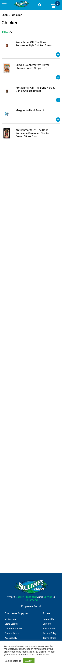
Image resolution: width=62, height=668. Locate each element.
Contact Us (48, 619)
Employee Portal (31, 606)
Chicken (17, 14)
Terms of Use (49, 638)
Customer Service (14, 628)
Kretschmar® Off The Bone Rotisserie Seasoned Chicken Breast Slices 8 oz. (33, 133)
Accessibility (11, 638)
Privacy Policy (49, 633)
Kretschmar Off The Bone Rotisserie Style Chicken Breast (34, 44)
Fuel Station (49, 628)
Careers (47, 624)
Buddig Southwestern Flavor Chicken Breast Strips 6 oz (32, 66)
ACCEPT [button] (29, 661)
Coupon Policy (12, 633)
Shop (5, 14)
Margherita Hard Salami (30, 110)
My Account (11, 619)
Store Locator (11, 624)
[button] (58, 54)
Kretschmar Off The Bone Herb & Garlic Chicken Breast (35, 89)
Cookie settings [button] (13, 660)
